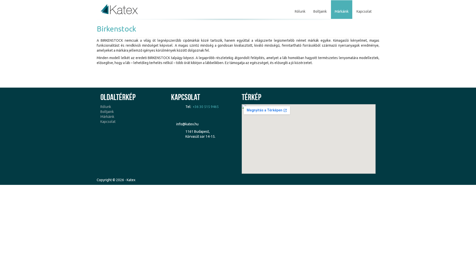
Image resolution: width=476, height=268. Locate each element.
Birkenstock (116, 29)
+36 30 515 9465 (206, 107)
